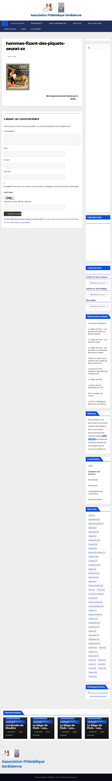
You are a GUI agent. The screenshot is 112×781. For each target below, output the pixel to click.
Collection (93, 557)
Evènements (37, 23)
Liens (23, 29)
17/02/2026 (38, 732)
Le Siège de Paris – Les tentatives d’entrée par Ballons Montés (97, 331)
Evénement (94, 573)
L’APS (90, 466)
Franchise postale (96, 594)
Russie (92, 660)
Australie (93, 544)
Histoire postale (95, 614)
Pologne (93, 652)
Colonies (93, 561)
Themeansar (73, 777)
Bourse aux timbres (97, 553)
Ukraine (92, 676)
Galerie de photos (95, 499)
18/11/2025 (66, 732)
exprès (92, 581)
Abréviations (94, 519)
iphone (92, 631)
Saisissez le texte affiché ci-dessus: (17, 201)
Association (94, 540)
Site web (7, 171)
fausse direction (96, 586)
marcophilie (94, 635)
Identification (94, 623)
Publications (93, 486)
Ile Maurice (94, 627)
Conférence (94, 565)
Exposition (93, 577)
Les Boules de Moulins (97, 323)
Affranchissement (96, 524)
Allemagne (93, 532)
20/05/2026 (11, 732)
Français (93, 598)
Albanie (92, 528)
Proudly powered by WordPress (45, 777)
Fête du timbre (95, 602)
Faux (92, 590)
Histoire (92, 610)
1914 (92, 515)
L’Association (17, 23)
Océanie (93, 648)
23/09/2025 (93, 732)
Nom (6, 148)
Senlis (102, 660)
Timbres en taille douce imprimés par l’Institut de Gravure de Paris (97, 360)
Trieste (93, 672)
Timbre (102, 668)
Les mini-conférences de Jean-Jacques (14, 722)
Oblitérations (94, 643)
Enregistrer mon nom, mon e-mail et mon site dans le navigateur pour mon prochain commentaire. (41, 186)
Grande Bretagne (96, 606)
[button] (108, 26)
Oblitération (94, 639)
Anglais (92, 536)
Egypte (92, 569)
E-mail (7, 160)
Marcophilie (10, 29)
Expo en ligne (94, 23)
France (100, 590)
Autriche (93, 548)
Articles (77, 23)
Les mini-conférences (13, 718)
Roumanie (93, 656)
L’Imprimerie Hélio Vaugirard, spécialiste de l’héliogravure (98, 371)
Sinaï (101, 664)
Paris (102, 648)
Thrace (92, 668)
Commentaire (9, 131)
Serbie (92, 664)
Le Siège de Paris (95, 379)
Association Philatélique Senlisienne (56, 15)
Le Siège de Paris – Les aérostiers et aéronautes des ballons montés (97, 350)
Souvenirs (36, 29)
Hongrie (93, 619)
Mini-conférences (58, 23)
